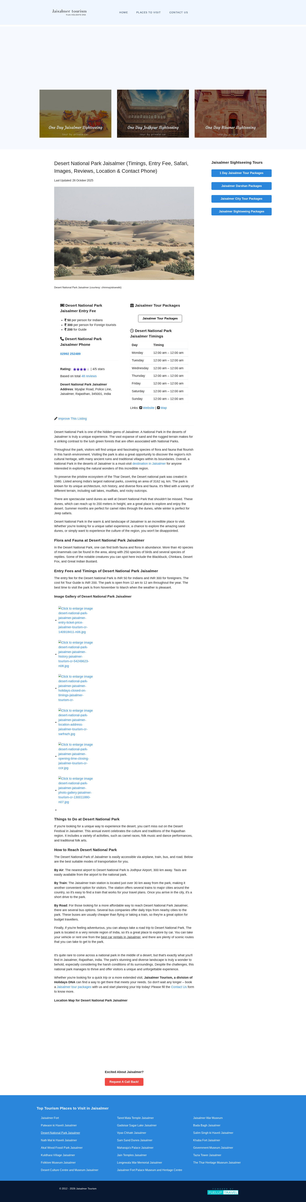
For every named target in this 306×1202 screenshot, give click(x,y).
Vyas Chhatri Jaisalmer (131, 1132)
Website (148, 408)
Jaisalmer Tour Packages (160, 318)
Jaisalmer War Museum (208, 1117)
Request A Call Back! (124, 1081)
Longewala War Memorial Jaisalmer (139, 1162)
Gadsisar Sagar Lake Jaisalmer (137, 1125)
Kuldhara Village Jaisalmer (58, 1155)
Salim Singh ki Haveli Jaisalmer (213, 1132)
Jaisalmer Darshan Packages (241, 186)
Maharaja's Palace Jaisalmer (135, 1147)
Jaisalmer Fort (50, 1117)
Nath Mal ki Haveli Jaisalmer (59, 1140)
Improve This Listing (72, 418)
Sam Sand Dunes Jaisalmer (134, 1140)
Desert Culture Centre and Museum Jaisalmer (69, 1170)
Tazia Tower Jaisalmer (207, 1155)
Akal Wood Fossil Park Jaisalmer (62, 1147)
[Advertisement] (153, 51)
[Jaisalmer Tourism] (69, 12)
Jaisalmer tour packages (74, 987)
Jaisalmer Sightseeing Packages (241, 211)
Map (164, 408)
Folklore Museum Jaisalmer (58, 1162)
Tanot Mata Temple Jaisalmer (135, 1117)
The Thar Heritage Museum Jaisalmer (217, 1162)
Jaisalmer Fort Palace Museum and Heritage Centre (149, 1170)
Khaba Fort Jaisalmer (206, 1140)
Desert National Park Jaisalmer (60, 1132)
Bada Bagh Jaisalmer (206, 1125)
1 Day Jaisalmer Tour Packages (241, 173)
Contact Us (179, 987)
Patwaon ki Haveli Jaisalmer (59, 1125)
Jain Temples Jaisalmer (132, 1155)
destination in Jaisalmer (149, 463)
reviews (89, 376)
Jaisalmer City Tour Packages (241, 198)
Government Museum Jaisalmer (213, 1147)
